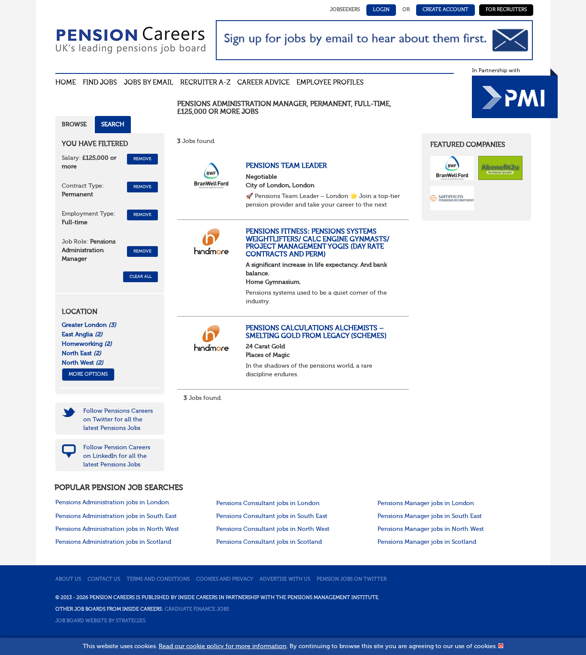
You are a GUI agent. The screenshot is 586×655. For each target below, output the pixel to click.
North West (82, 363)
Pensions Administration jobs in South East (116, 516)
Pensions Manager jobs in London (426, 503)
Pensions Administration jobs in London (112, 503)
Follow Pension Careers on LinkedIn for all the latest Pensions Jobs (116, 456)
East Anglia (82, 335)
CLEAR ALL (140, 276)
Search (112, 125)
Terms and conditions (158, 579)
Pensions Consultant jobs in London (268, 503)
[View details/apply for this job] (211, 176)
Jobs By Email (148, 82)
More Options (88, 374)
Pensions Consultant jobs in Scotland (269, 542)
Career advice (263, 82)
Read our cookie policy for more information (223, 646)
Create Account (445, 9)
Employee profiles (330, 82)
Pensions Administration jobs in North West (117, 529)
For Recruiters (506, 9)
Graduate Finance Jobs (197, 609)
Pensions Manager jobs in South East (430, 516)
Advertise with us (285, 579)
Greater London (89, 325)
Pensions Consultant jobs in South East (271, 516)
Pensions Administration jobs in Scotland (113, 542)
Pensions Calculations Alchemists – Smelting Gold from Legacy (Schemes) (316, 332)
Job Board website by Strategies (100, 621)
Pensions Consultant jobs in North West (272, 529)
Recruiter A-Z (205, 82)
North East (81, 353)
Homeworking (87, 344)
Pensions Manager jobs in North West (431, 529)
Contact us (104, 579)
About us (68, 579)
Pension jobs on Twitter (352, 579)
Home (65, 82)
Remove (142, 159)
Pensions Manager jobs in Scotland (427, 542)
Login (381, 9)
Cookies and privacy (224, 579)
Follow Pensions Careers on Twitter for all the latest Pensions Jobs (118, 419)
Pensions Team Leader (286, 166)
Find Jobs (100, 82)
